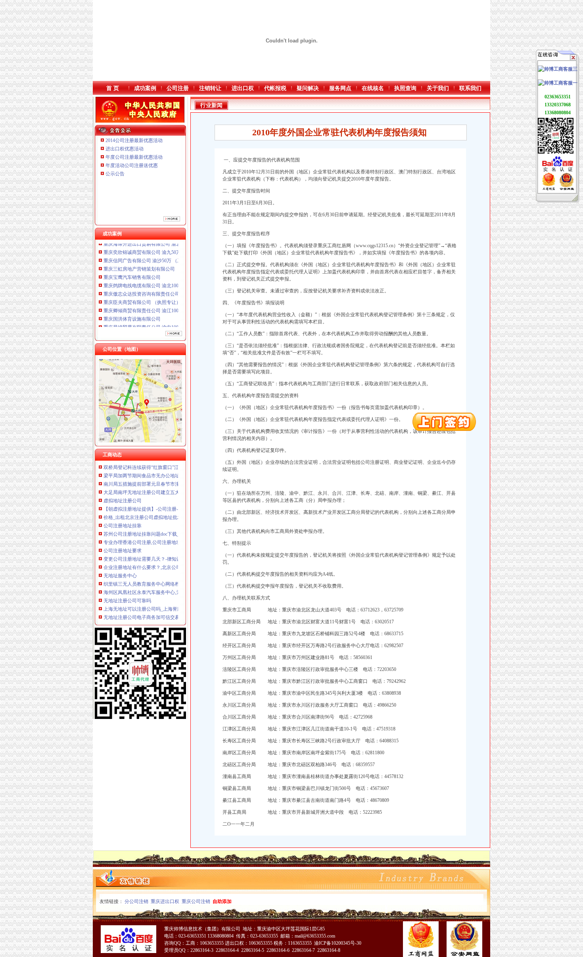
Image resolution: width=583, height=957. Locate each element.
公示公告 (115, 174)
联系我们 (470, 88)
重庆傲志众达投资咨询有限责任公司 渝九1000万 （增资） (164, 270)
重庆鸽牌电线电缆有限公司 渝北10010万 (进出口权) (157, 262)
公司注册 (178, 88)
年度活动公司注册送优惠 (131, 165)
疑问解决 (308, 88)
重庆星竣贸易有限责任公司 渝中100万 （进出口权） (158, 303)
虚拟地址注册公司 (123, 477)
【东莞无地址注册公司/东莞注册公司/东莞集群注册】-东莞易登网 (172, 618)
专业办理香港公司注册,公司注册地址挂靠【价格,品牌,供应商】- (170, 518)
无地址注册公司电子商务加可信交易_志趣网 (150, 593)
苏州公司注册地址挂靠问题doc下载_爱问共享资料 (156, 510)
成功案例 (145, 88)
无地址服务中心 (120, 552)
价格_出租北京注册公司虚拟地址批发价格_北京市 (156, 493)
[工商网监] (549, 189)
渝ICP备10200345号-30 (337, 943)
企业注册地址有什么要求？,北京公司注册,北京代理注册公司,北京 (172, 543)
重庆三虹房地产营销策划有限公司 (140, 245)
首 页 (112, 88)
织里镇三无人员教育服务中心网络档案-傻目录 (152, 560)
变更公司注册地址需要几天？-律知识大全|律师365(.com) (162, 535)
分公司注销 (136, 901)
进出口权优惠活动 (124, 149)
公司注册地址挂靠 (123, 502)
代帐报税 (275, 88)
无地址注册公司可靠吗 (127, 577)
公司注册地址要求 (123, 527)
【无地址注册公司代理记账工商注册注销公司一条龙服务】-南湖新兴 (176, 610)
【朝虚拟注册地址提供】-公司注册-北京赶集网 (153, 485)
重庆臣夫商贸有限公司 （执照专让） (142, 278)
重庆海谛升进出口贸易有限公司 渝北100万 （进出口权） (163, 312)
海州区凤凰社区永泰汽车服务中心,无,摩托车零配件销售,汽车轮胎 (172, 568)
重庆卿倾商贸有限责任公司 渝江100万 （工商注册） (158, 287)
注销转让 (210, 88)
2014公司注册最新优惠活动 (134, 140)
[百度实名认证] (557, 171)
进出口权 (243, 88)
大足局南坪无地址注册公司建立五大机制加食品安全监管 (163, 468)
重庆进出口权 (165, 901)
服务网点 (340, 88)
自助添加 (222, 901)
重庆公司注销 (196, 901)
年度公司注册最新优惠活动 (134, 157)
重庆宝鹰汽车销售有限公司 (132, 253)
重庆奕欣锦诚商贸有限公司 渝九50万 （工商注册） (157, 320)
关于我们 (438, 88)
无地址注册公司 (120, 602)
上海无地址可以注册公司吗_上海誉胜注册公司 (152, 585)
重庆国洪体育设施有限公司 (132, 295)
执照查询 (405, 88)
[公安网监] (566, 189)
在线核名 (373, 88)
